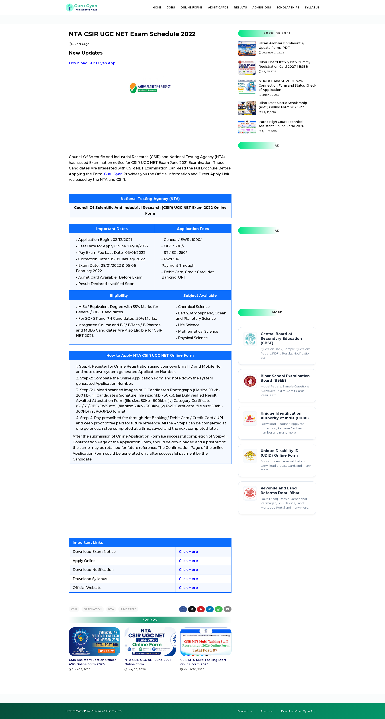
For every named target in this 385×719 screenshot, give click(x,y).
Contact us (245, 711)
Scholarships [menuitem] (287, 7)
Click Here (188, 552)
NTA (111, 609)
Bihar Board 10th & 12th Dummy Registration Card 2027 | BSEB (284, 64)
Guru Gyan (113, 174)
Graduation (93, 609)
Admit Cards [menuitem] (218, 7)
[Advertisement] (150, 501)
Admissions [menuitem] (261, 7)
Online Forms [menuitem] (191, 7)
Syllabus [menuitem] (312, 7)
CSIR (74, 609)
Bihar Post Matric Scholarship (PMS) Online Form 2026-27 (283, 105)
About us (266, 711)
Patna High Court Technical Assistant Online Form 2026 (281, 124)
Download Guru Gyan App (92, 63)
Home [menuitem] (157, 7)
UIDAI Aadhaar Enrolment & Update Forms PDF (281, 45)
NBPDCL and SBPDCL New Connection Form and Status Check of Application (287, 85)
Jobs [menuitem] (171, 7)
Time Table (128, 609)
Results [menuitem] (240, 7)
